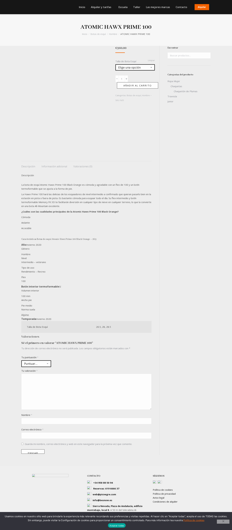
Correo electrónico (32, 429)
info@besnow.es (102, 500)
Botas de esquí (134, 95)
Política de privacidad (164, 493)
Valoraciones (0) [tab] (82, 166)
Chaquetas (176, 86)
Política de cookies (163, 489)
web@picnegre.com (104, 494)
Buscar (207, 55)
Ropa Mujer (173, 81)
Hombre (146, 95)
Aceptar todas (117, 525)
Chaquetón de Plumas (185, 91)
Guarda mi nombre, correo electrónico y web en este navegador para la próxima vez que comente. (78, 444)
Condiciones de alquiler (165, 501)
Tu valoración (29, 370)
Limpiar (151, 60)
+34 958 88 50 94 (103, 482)
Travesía (172, 96)
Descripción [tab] (28, 166)
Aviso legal (158, 497)
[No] (223, 521)
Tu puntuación (29, 357)
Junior (170, 101)
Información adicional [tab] (54, 166)
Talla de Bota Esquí (125, 61)
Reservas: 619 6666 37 (106, 488)
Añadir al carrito (137, 85)
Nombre (26, 414)
